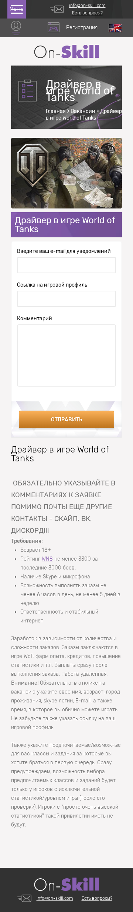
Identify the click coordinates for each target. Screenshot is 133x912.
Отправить (66, 420)
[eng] (115, 28)
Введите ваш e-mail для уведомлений (64, 251)
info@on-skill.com (87, 5)
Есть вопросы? (87, 13)
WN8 (47, 559)
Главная (56, 111)
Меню (17, 9)
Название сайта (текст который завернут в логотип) (66, 51)
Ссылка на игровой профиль (52, 285)
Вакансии (83, 111)
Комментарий (34, 318)
